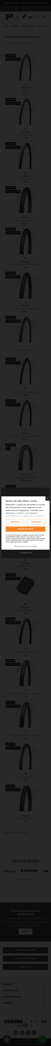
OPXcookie (18, 546)
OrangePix (33, 546)
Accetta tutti (25, 529)
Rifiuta (15, 522)
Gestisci (36, 522)
